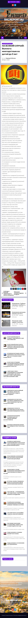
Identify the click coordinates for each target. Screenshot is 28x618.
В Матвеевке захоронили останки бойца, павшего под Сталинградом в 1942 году (15, 525)
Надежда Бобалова (11, 58)
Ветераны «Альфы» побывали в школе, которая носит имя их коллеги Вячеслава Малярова (15, 482)
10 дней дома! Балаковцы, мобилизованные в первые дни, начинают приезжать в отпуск (15, 503)
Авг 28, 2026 (15, 324)
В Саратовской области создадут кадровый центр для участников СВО (15, 338)
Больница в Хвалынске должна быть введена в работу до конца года (15, 426)
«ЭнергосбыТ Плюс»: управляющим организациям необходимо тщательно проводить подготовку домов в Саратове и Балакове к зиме (13, 374)
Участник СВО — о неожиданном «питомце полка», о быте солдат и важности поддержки (16, 493)
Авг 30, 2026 (15, 306)
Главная (3, 615)
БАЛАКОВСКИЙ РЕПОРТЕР (7, 43)
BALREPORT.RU (14, 19)
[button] (21, 37)
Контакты (11, 615)
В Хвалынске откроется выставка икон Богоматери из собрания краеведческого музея (15, 409)
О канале (7, 615)
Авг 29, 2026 (15, 315)
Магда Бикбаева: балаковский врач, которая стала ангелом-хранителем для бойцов (15, 457)
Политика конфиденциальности (19, 615)
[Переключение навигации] (18, 38)
